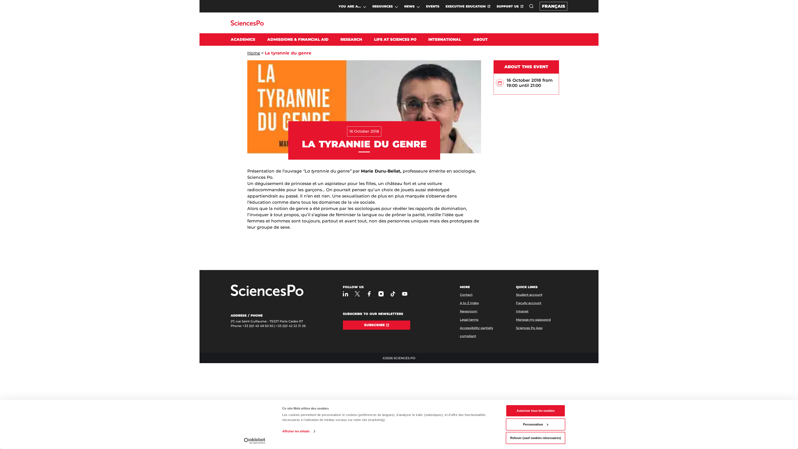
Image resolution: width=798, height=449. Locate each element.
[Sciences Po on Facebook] (369, 293)
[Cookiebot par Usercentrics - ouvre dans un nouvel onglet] (254, 441)
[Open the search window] (531, 6)
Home (253, 53)
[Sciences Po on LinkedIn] (345, 293)
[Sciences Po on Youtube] (404, 293)
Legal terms (469, 320)
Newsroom (468, 311)
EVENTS (432, 6)
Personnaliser (533, 424)
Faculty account (528, 303)
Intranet (522, 311)
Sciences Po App (529, 328)
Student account (529, 295)
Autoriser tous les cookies (536, 410)
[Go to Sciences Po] (247, 24)
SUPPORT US (508, 6)
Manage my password (533, 320)
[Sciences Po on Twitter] (357, 293)
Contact (466, 295)
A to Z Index (469, 303)
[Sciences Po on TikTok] (392, 293)
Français (553, 6)
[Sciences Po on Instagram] (381, 293)
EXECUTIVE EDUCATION (466, 6)
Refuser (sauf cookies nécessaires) (535, 438)
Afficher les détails (296, 431)
